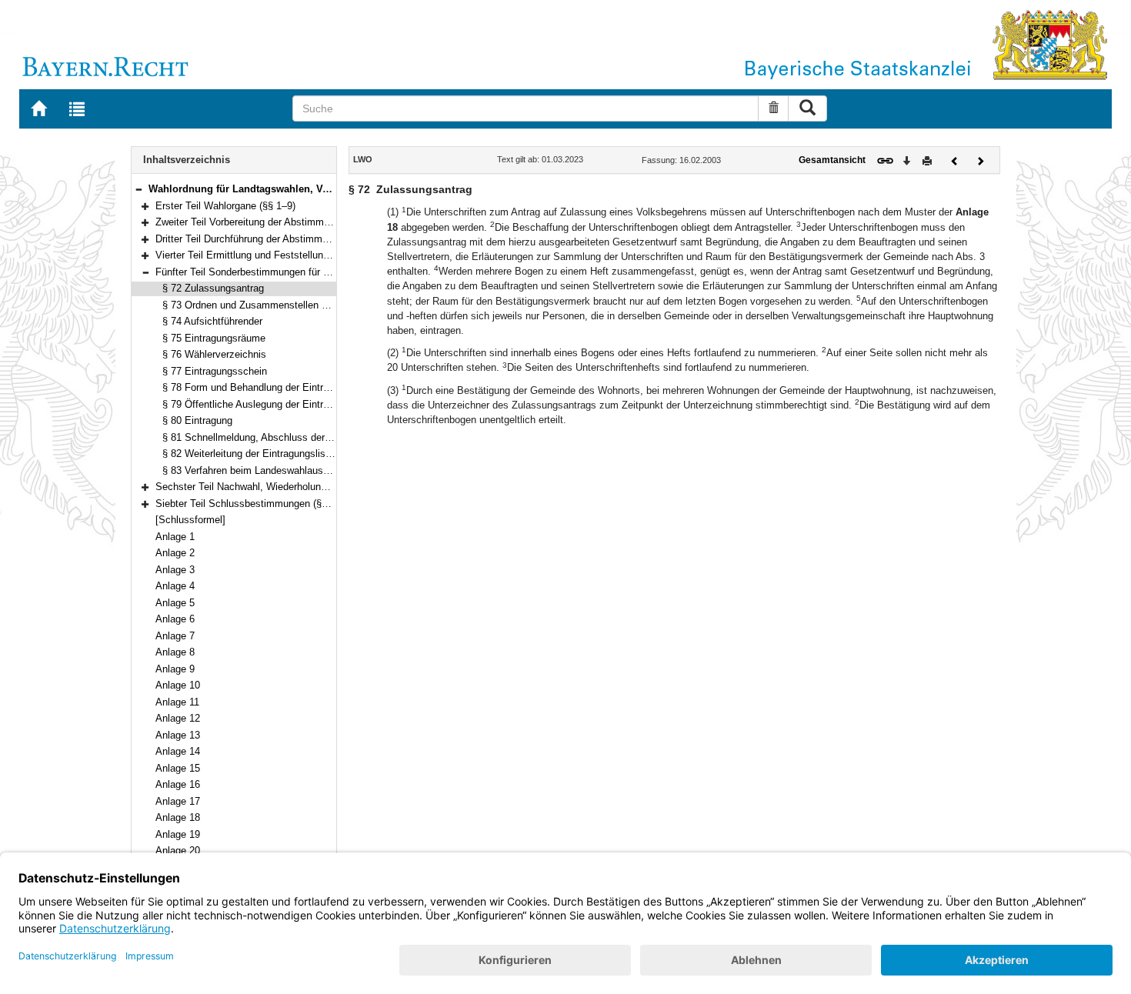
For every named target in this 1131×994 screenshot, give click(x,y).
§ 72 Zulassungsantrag (213, 288)
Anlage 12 (177, 718)
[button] (138, 189)
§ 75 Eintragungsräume (213, 338)
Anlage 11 (177, 702)
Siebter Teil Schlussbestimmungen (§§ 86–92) (257, 503)
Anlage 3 (175, 569)
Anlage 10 (177, 685)
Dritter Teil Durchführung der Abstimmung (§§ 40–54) (272, 239)
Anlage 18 (177, 817)
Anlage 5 (175, 603)
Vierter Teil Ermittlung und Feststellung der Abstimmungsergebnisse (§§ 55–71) (331, 255)
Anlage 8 (175, 652)
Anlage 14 (177, 751)
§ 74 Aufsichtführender (212, 321)
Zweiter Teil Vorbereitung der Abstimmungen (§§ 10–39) (278, 222)
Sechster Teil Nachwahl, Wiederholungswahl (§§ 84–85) (278, 486)
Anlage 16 (177, 784)
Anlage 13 (177, 735)
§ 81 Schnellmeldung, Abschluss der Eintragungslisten (283, 437)
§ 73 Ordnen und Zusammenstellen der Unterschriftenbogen (295, 305)
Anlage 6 (175, 619)
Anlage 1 (175, 536)
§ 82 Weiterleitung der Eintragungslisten (250, 453)
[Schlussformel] (190, 519)
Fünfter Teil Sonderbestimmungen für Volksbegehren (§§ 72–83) (297, 272)
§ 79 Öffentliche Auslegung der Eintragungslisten (270, 404)
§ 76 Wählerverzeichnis (214, 354)
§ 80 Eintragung (197, 420)
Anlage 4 (175, 586)
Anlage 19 (177, 834)
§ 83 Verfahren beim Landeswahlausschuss (258, 470)
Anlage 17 (177, 801)
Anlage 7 (175, 636)
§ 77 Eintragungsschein (214, 371)
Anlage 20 (177, 850)
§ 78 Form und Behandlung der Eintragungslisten (270, 387)
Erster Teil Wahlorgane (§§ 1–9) (225, 206)
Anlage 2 (175, 553)
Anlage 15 (177, 768)
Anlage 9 (175, 669)
